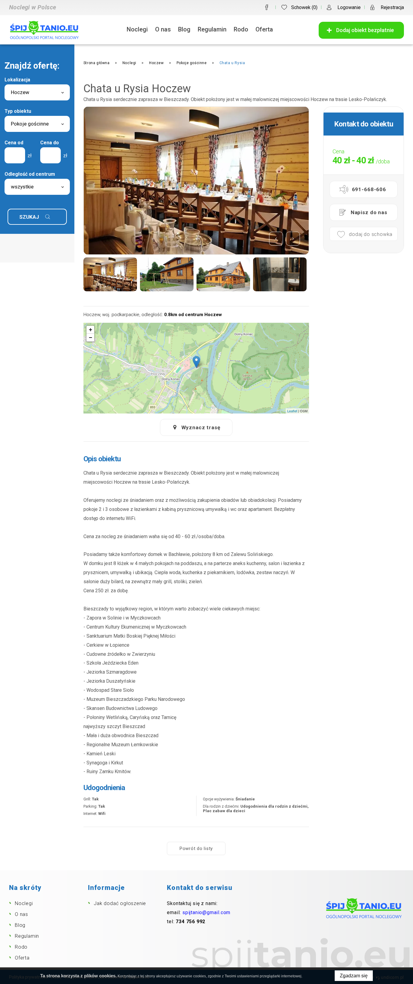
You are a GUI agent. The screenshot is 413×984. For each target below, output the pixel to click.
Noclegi (137, 29)
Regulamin (212, 29)
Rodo (241, 29)
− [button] (90, 337)
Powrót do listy (196, 848)
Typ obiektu (18, 111)
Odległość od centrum (30, 174)
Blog (184, 29)
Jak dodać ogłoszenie (120, 903)
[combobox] (37, 92)
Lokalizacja (17, 80)
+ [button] (90, 329)
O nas (163, 29)
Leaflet (292, 410)
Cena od (14, 142)
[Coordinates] (196, 362)
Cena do (49, 142)
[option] (162, 180)
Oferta (264, 29)
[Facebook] (267, 7)
